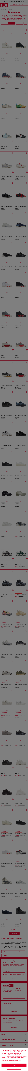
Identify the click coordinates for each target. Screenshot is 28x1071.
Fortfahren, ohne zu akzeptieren (14, 1068)
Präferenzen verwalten (7, 1059)
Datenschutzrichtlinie (6, 1060)
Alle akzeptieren (14, 1065)
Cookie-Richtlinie (17, 1060)
